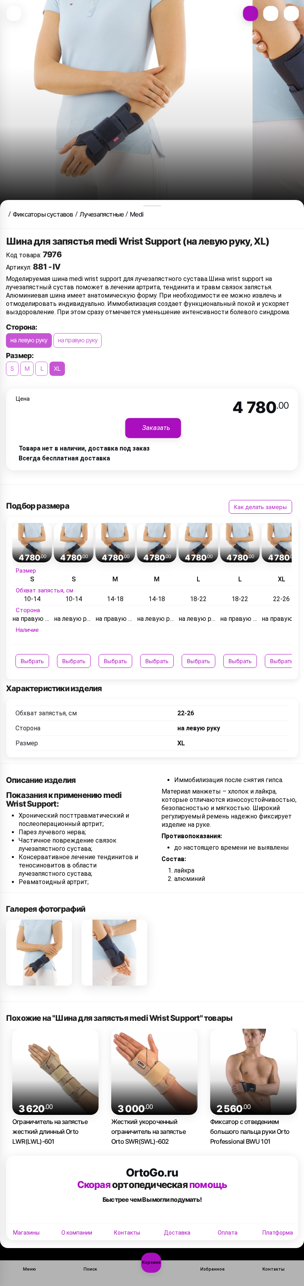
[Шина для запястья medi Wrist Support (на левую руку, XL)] (39, 953)
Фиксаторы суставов (43, 214)
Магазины (26, 1232)
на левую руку (29, 340)
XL (57, 368)
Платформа (277, 1232)
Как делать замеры (260, 506)
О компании (76, 1232)
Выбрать (32, 661)
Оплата (228, 1232)
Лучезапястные (102, 214)
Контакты (127, 1232)
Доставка (177, 1232)
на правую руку (78, 340)
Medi (136, 214)
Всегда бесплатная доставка (64, 458)
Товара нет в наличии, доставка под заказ (84, 448)
